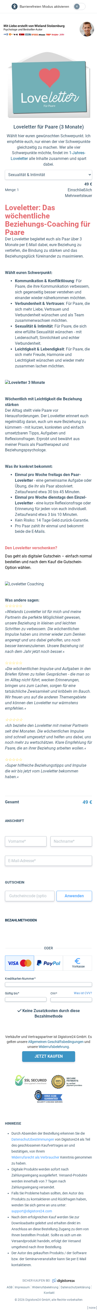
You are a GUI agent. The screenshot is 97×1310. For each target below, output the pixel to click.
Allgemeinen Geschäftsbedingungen (56, 1042)
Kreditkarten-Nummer (20, 978)
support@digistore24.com (31, 1211)
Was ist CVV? (83, 993)
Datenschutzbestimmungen (32, 1139)
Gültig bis (11, 993)
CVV (53, 993)
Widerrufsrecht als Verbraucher (35, 1157)
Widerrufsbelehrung (54, 1047)
